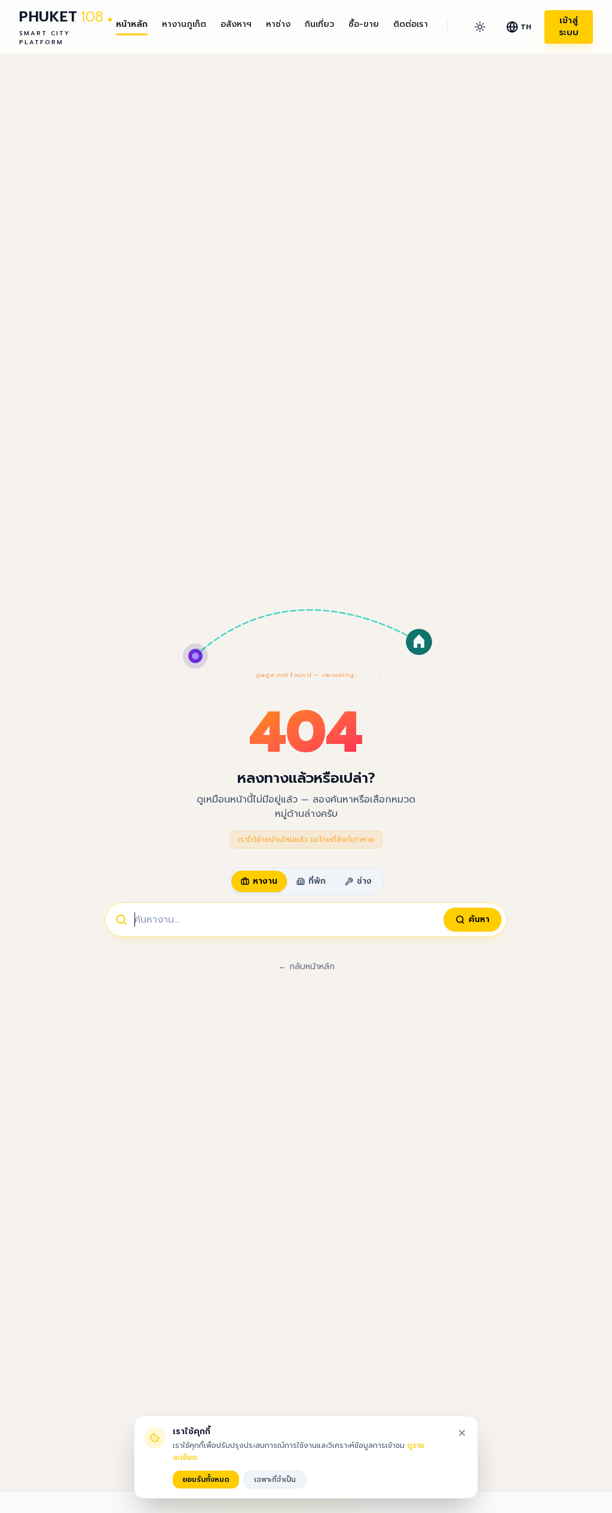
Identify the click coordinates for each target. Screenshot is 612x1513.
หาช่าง (278, 24)
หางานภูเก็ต (184, 24)
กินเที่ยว (319, 24)
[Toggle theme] (480, 27)
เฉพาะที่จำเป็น (275, 1479)
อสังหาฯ (236, 24)
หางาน (265, 881)
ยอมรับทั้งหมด (206, 1479)
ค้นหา (479, 919)
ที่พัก (317, 881)
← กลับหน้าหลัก (306, 967)
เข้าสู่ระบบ (569, 26)
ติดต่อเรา (410, 24)
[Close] (462, 1433)
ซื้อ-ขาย (363, 24)
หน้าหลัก (132, 24)
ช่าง (364, 881)
